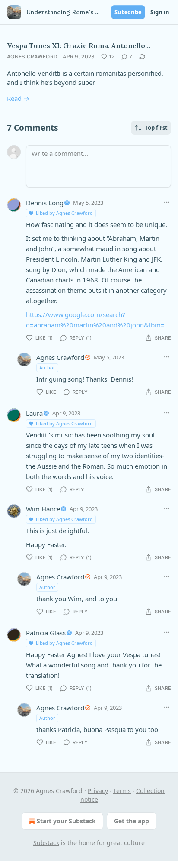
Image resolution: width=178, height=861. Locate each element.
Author (47, 367)
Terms (122, 791)
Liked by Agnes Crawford (64, 213)
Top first (156, 128)
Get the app (131, 821)
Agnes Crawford (32, 56)
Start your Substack (66, 821)
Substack (46, 842)
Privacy (98, 791)
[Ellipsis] (167, 202)
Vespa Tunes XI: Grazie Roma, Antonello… (78, 45)
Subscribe (128, 12)
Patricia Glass (46, 632)
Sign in (159, 12)
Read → (18, 98)
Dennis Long (45, 202)
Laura (34, 413)
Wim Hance (43, 509)
